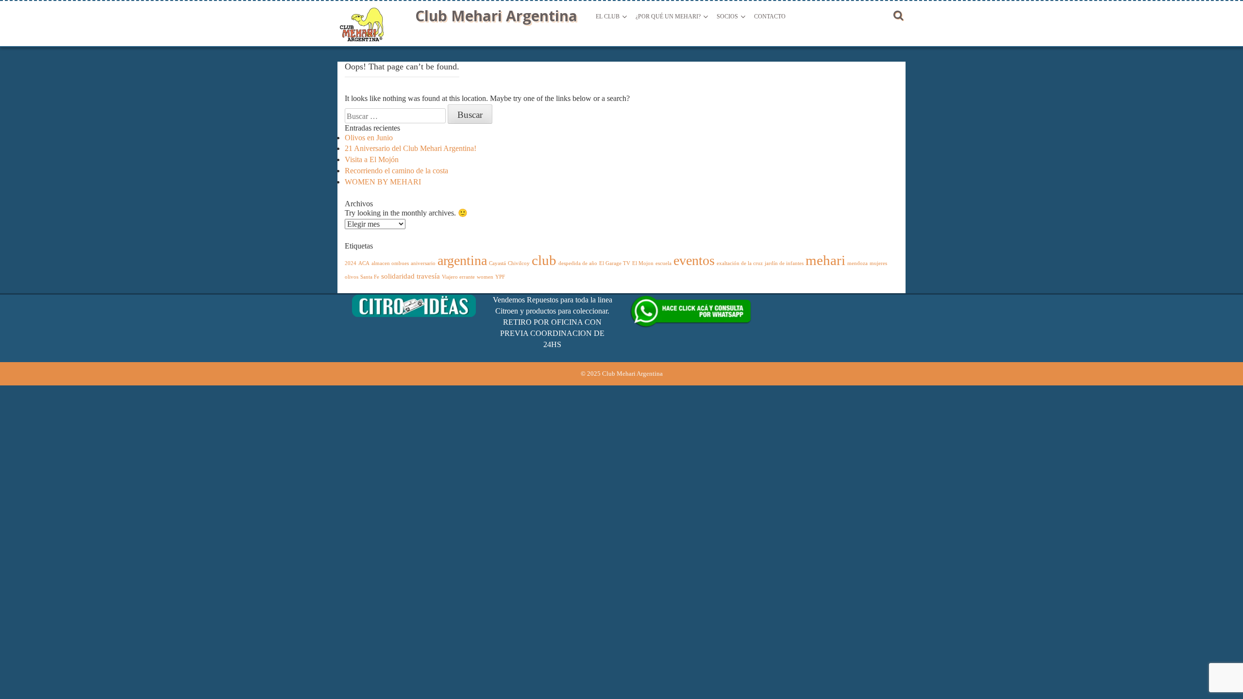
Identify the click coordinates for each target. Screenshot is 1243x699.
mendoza (857, 263)
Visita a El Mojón (372, 159)
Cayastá (497, 263)
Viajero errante (458, 277)
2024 (350, 263)
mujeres (878, 263)
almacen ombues (390, 263)
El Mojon (643, 263)
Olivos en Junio (369, 137)
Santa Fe (369, 277)
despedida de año (577, 263)
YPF (500, 277)
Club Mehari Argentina (496, 16)
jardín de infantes (784, 263)
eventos (694, 260)
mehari (825, 260)
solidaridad (398, 276)
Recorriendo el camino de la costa (396, 170)
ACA (364, 263)
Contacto (770, 16)
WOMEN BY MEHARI (383, 182)
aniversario (423, 263)
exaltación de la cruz (740, 263)
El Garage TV (614, 263)
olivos (351, 277)
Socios (727, 16)
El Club (608, 16)
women (485, 277)
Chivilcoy (519, 263)
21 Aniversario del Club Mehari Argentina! (410, 148)
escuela (663, 263)
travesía (428, 276)
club (544, 260)
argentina (462, 260)
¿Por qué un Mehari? (668, 16)
